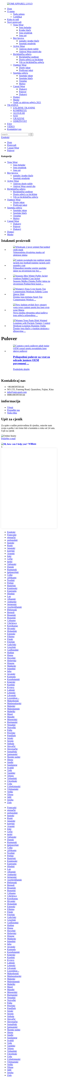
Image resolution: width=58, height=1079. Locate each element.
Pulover (22, 91)
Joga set (22, 35)
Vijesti (10, 407)
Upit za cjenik (7, 431)
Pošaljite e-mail (8, 438)
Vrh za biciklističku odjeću (31, 62)
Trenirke (23, 81)
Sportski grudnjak (27, 43)
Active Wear (19, 46)
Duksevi (23, 89)
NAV (15, 116)
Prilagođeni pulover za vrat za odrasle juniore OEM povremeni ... (31, 360)
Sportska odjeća (20, 73)
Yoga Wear (18, 24)
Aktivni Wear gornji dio (30, 51)
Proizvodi (11, 145)
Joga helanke (25, 27)
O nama (11, 11)
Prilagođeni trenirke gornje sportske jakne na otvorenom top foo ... (29, 269)
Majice (22, 83)
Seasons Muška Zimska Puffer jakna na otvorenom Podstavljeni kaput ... (31, 282)
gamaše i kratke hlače (29, 41)
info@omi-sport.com (17, 392)
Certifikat (17, 16)
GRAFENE (18, 118)
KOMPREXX (20, 110)
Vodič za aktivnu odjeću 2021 (27, 102)
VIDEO (11, 126)
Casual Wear (19, 86)
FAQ (9, 124)
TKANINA (12, 105)
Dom (9, 8)
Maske (16, 99)
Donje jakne (24, 67)
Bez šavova (18, 38)
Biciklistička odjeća (22, 54)
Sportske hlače (26, 78)
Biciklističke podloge (29, 57)
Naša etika (12, 413)
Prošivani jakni (26, 70)
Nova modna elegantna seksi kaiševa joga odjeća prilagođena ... (30, 314)
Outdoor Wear (19, 65)
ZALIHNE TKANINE (24, 107)
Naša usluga (19, 14)
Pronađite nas (13, 410)
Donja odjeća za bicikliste (31, 59)
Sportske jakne (26, 75)
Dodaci (16, 97)
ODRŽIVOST (20, 121)
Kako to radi (13, 19)
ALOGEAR (19, 113)
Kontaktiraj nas (14, 129)
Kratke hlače (25, 30)
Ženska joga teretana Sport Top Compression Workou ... (27, 298)
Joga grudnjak (25, 33)
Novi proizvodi (14, 22)
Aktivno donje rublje (29, 49)
